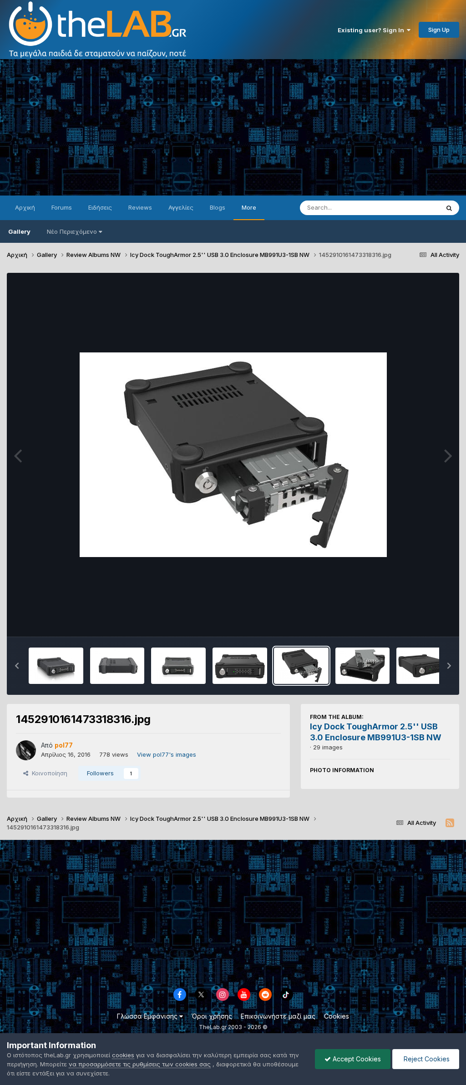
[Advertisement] (233, 127)
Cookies (336, 1016)
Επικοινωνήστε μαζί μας (278, 1016)
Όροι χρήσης (212, 1016)
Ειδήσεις (100, 207)
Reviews (140, 207)
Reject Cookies (426, 1059)
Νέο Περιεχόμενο (72, 231)
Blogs (217, 207)
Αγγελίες (180, 207)
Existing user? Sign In (372, 30)
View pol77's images (166, 754)
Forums (61, 207)
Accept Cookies (356, 1059)
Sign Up (439, 29)
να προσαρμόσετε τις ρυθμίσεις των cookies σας (140, 1064)
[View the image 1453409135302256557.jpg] (117, 666)
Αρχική (25, 207)
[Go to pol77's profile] (26, 750)
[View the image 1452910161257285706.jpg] (362, 666)
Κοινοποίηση (47, 773)
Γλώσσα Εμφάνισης (148, 1016)
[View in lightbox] (233, 454)
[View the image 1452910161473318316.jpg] (301, 666)
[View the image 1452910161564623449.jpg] (240, 666)
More (249, 207)
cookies (123, 1055)
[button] (17, 666)
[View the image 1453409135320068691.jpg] (56, 666)
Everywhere (411, 207)
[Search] (449, 208)
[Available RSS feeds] (450, 823)
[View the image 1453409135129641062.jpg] (178, 666)
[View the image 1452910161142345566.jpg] (423, 666)
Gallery (19, 231)
